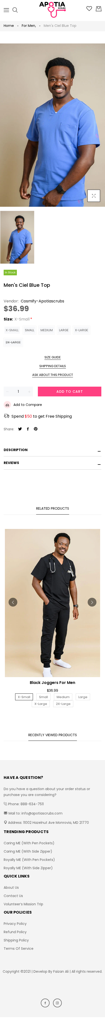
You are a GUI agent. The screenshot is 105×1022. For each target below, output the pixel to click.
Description (16, 449)
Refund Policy (15, 931)
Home (9, 25)
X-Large (81, 330)
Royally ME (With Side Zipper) (28, 868)
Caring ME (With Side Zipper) (28, 851)
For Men (29, 25)
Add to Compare (27, 404)
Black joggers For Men (52, 682)
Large (64, 330)
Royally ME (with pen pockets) (29, 859)
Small (29, 330)
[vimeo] (35, 429)
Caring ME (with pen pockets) (29, 843)
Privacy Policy (15, 923)
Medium (47, 330)
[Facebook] (27, 429)
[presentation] (13, 602)
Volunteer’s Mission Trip (23, 904)
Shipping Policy (16, 940)
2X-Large (13, 342)
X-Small (12, 330)
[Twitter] (20, 429)
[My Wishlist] (89, 9)
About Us (11, 887)
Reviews (11, 462)
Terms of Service (18, 948)
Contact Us (13, 895)
